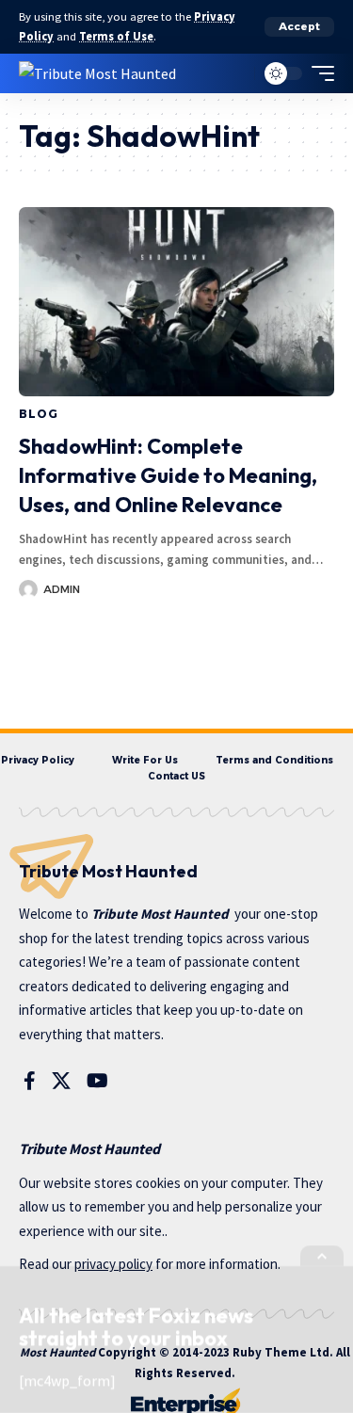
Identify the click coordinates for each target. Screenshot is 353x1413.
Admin (61, 589)
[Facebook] (29, 1081)
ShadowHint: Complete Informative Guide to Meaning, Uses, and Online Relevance (168, 475)
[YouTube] (97, 1081)
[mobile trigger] (318, 73)
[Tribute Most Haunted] (97, 73)
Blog (38, 414)
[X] (61, 1081)
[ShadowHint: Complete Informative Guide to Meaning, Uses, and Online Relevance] (176, 301)
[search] (235, 73)
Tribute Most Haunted (160, 914)
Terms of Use (116, 36)
